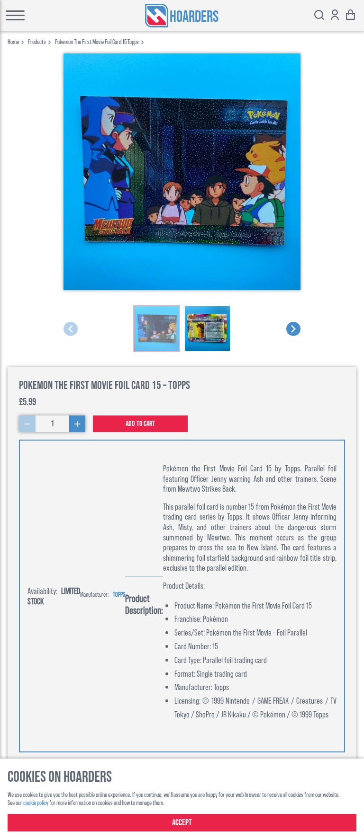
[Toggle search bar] (319, 16)
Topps (119, 594)
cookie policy (35, 802)
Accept (182, 823)
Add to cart (140, 423)
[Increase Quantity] (77, 423)
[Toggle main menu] (41, 15)
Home (13, 41)
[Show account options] (335, 16)
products (37, 41)
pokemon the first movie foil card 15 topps (97, 41)
